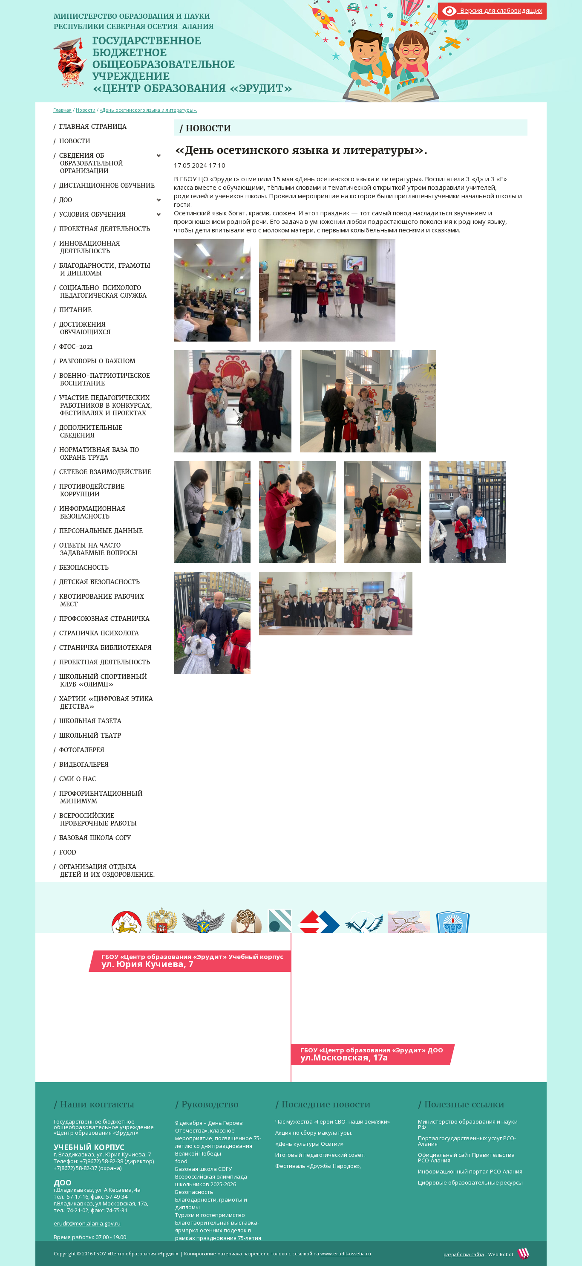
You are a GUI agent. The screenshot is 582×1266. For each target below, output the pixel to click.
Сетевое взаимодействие (105, 472)
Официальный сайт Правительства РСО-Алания (466, 1157)
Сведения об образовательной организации (91, 163)
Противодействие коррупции (92, 490)
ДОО (66, 200)
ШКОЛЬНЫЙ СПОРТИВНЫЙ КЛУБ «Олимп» (103, 680)
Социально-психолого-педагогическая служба (103, 291)
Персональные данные (101, 531)
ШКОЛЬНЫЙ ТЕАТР (90, 735)
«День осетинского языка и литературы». (148, 110)
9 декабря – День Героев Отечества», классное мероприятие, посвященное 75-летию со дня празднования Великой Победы (218, 1138)
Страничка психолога (99, 633)
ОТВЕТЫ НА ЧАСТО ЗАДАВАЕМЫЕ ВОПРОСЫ (99, 549)
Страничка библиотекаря (106, 648)
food (68, 852)
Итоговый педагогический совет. (320, 1155)
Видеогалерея (84, 764)
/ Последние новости (323, 1104)
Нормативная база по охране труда (99, 453)
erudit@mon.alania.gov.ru (87, 1223)
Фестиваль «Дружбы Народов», (318, 1166)
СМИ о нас (78, 779)
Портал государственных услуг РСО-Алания (467, 1140)
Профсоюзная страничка (105, 619)
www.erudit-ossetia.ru (345, 1253)
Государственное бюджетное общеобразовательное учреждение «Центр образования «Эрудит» (192, 62)
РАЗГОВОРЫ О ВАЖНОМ (97, 361)
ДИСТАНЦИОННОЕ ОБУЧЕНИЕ (107, 185)
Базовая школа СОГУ (95, 838)
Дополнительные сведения (91, 431)
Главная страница (93, 126)
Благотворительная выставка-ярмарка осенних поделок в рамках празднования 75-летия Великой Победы (218, 1234)
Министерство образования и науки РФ (468, 1124)
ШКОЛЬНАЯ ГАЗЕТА (90, 721)
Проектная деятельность (105, 229)
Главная (62, 110)
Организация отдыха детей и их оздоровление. (107, 870)
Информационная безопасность (92, 512)
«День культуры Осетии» (309, 1143)
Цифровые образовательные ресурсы (470, 1182)
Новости (75, 141)
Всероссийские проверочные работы (98, 819)
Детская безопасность (100, 582)
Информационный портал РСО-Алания (470, 1171)
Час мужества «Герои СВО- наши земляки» (332, 1121)
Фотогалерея (82, 750)
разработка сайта (464, 1254)
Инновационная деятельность (90, 247)
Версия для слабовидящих (499, 10)
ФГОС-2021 (76, 347)
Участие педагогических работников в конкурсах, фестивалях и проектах (106, 405)
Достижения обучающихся (85, 328)
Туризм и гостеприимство (210, 1215)
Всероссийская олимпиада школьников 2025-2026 (211, 1180)
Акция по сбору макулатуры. (313, 1132)
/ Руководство (207, 1104)
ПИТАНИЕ (76, 310)
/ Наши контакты (94, 1104)
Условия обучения (93, 214)
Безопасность (84, 567)
